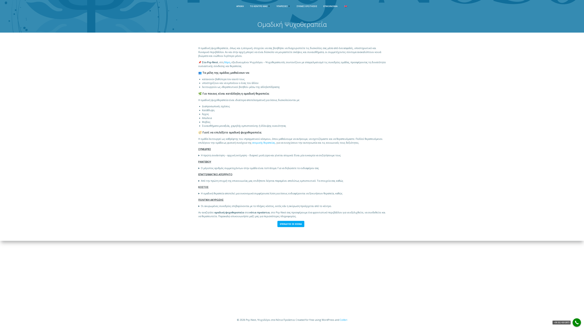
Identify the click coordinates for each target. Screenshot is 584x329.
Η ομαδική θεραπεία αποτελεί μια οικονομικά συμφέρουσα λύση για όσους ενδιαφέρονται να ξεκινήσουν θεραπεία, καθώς (271, 193)
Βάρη (227, 62)
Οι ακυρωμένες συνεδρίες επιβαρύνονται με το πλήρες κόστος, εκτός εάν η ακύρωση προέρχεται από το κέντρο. (266, 206)
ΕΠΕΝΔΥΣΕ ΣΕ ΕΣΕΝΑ (291, 224)
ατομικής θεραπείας (263, 142)
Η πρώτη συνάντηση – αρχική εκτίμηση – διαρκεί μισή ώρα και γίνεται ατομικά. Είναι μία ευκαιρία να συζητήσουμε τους (271, 155)
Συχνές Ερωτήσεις (307, 6)
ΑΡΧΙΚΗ (240, 6)
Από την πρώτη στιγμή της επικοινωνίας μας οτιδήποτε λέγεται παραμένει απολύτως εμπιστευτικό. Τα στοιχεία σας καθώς (272, 180)
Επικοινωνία (330, 6)
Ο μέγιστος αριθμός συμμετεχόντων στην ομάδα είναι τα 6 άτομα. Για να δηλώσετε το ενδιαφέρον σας (260, 168)
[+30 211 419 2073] (577, 322)
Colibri (343, 320)
